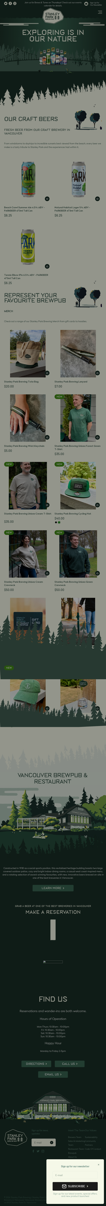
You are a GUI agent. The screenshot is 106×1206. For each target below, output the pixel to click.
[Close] (98, 1164)
